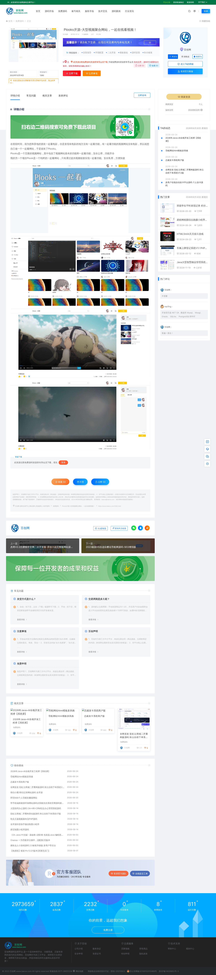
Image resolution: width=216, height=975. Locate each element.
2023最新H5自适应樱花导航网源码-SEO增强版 (111, 546)
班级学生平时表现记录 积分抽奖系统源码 (192, 205)
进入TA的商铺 (186, 64)
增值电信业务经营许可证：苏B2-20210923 (106, 971)
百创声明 (93, 631)
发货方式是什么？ (26, 598)
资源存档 (190, 2)
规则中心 (190, 948)
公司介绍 (78, 948)
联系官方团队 (120, 873)
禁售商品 (143, 948)
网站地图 (79, 971)
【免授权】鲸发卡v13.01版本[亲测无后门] (29, 850)
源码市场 (49, 11)
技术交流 (102, 11)
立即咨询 (142, 95)
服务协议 (97, 948)
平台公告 (166, 2)
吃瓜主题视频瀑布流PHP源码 (23, 819)
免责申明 (21, 663)
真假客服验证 (178, 2)
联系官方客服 (186, 71)
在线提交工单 (141, 873)
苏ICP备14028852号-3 (169, 971)
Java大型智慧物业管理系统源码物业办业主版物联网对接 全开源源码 (192, 262)
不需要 (165, 296)
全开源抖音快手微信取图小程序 (24, 824)
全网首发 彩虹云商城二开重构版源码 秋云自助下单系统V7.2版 (134, 735)
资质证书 (97, 953)
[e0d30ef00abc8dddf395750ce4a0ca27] (80, 343)
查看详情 (21, 619)
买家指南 (125, 948)
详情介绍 (15, 95)
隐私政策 (143, 953)
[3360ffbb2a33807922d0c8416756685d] (80, 198)
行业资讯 (129, 11)
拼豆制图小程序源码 (19, 829)
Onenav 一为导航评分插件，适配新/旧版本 (30, 840)
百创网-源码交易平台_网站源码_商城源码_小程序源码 (32, 506)
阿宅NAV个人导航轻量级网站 (23, 797)
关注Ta (174, 57)
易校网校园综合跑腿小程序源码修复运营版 (192, 219)
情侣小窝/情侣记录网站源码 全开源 (26, 792)
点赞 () (140, 65)
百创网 (66, 34)
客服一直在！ (167, 333)
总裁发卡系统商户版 (94, 716)
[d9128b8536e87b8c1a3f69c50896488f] (80, 271)
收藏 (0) (154, 65)
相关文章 (47, 95)
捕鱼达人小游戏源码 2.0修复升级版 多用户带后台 (33, 845)
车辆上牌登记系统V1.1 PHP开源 (192, 248)
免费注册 (108, 929)
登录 (206, 11)
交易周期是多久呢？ (99, 598)
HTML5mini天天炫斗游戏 (190, 233)
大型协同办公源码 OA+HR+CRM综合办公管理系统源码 (35, 808)
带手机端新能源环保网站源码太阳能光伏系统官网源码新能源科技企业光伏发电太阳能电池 (37, 803)
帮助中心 (172, 948)
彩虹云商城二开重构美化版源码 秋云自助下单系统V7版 (35, 813)
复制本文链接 (120, 528)
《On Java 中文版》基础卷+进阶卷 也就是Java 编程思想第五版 (37, 835)
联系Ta (199, 56)
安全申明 (78, 953)
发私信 (186, 57)
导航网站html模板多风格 (61, 716)
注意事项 (93, 73)
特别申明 (125, 953)
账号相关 (76, 11)
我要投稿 (205, 21)
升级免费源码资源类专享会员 (120, 62)
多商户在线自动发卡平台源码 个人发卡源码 (184, 184)
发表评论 (63, 95)
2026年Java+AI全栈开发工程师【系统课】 (27, 721)
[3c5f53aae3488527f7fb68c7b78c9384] (80, 415)
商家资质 (185, 96)
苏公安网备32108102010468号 (143, 971)
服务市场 (89, 11)
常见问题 (31, 95)
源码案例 (116, 11)
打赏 (81, 482)
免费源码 (62, 11)
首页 (38, 11)
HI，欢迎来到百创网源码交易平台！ (21, 2)
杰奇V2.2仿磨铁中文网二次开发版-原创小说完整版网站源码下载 (42, 546)
